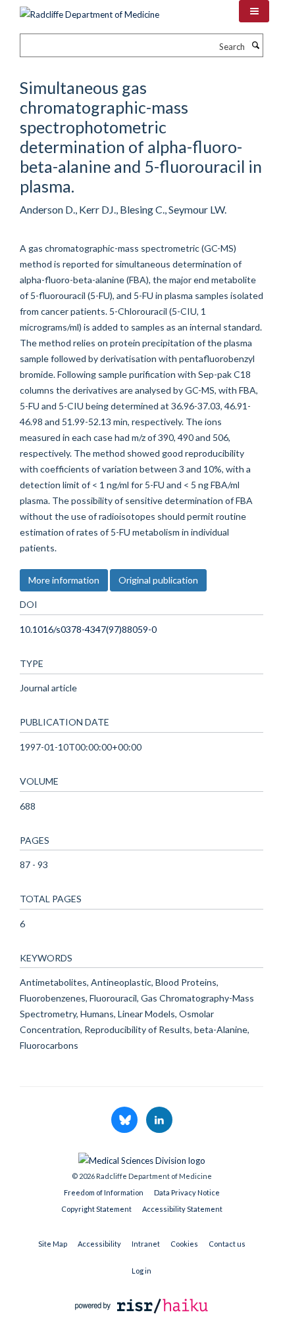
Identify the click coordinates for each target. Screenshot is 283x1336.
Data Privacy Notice (187, 1192)
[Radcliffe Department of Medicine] (89, 10)
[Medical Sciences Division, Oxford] (141, 1157)
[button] (254, 11)
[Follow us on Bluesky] (125, 1120)
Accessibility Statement (182, 1209)
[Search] (255, 45)
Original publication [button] (158, 580)
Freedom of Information (103, 1192)
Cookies (184, 1243)
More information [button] (63, 580)
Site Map (52, 1243)
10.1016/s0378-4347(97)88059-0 (88, 629)
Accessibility (99, 1243)
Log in (141, 1270)
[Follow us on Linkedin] (159, 1120)
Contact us (227, 1243)
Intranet (146, 1243)
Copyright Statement (96, 1209)
